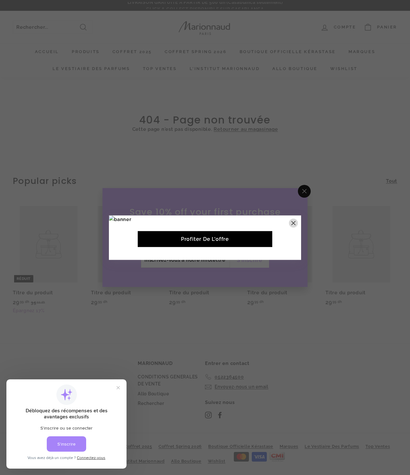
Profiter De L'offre (205, 239)
